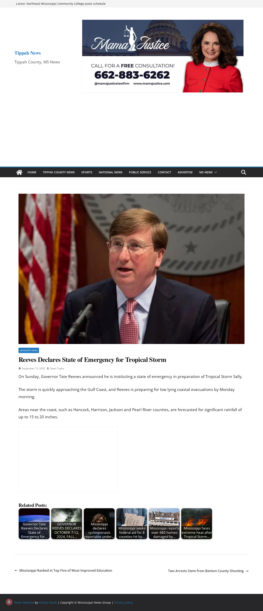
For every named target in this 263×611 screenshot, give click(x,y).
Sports (86, 172)
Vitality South (48, 602)
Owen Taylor (57, 368)
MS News (206, 172)
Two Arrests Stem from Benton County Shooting (206, 571)
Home (32, 172)
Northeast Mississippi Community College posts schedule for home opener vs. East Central (66, 6)
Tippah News (27, 52)
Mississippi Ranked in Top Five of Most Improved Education (65, 570)
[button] (215, 172)
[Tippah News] (19, 172)
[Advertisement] (131, 135)
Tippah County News (59, 172)
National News (110, 172)
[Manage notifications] (9, 602)
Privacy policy (123, 602)
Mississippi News (28, 350)
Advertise (185, 172)
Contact (164, 172)
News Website (24, 602)
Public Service (140, 172)
